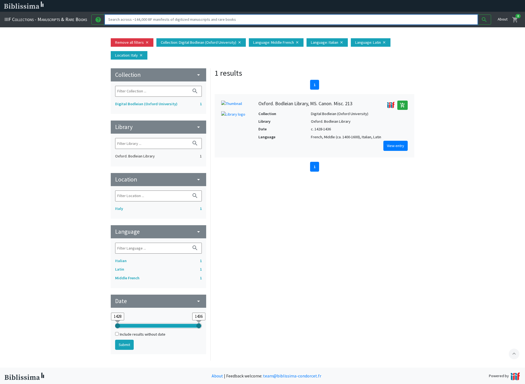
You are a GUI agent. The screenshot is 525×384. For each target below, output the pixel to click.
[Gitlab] (306, 6)
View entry (395, 145)
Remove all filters (132, 42)
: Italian (327, 42)
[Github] (297, 6)
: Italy (129, 55)
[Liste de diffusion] (253, 6)
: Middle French (276, 42)
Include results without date (142, 334)
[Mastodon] (280, 6)
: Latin (370, 42)
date (158, 301)
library (158, 127)
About (503, 19)
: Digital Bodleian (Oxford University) (201, 42)
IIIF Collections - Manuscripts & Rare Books (45, 19)
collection (158, 74)
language (158, 231)
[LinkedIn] (262, 6)
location (158, 179)
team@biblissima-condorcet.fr (292, 376)
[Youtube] (288, 6)
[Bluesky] (271, 6)
